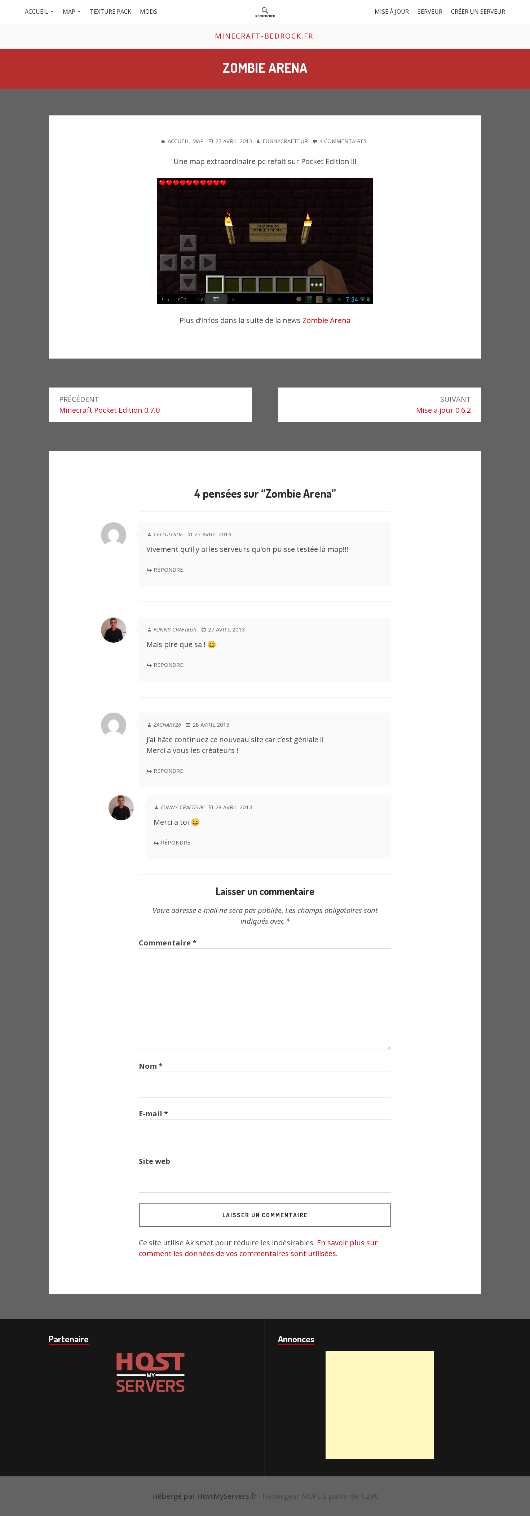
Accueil (36, 11)
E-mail (153, 1113)
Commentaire (167, 943)
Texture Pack (110, 11)
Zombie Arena (326, 320)
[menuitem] (265, 11)
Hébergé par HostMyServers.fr (204, 1496)
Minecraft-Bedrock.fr (264, 36)
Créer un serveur (478, 11)
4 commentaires (343, 141)
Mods (148, 11)
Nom (151, 1066)
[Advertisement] (380, 1405)
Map (69, 11)
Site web (154, 1161)
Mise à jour (392, 11)
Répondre (168, 569)
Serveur (430, 11)
